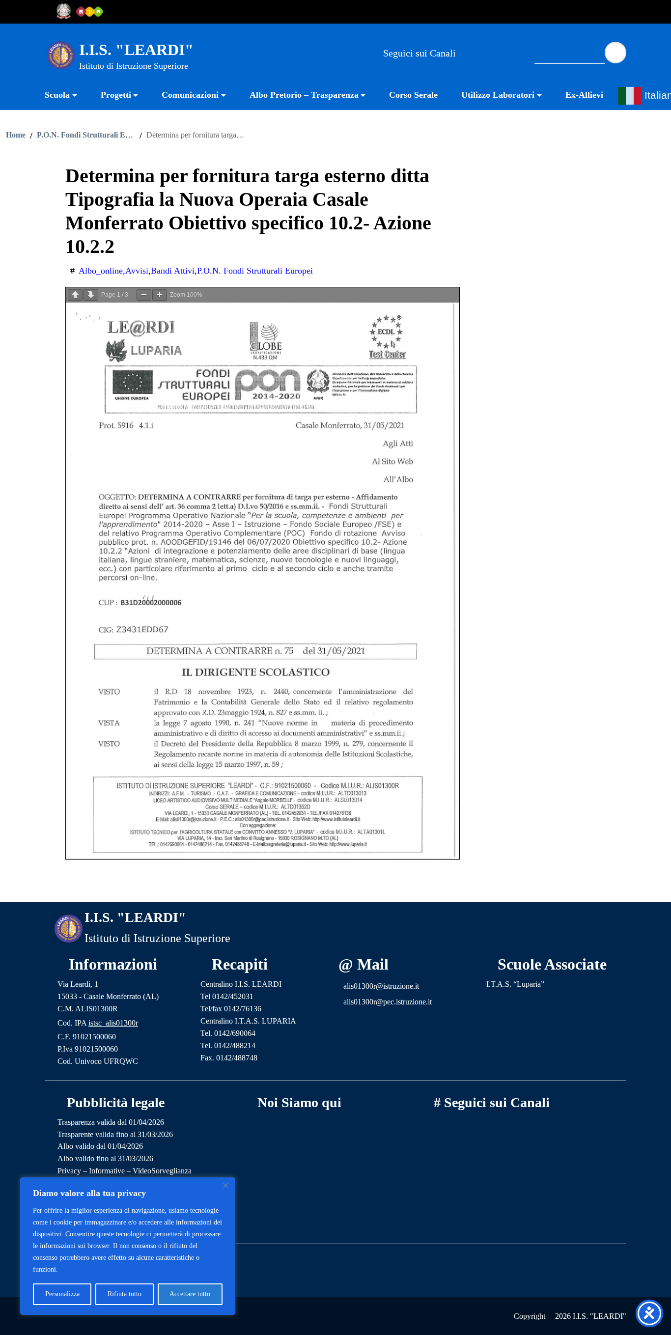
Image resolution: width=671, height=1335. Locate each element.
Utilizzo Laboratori (497, 95)
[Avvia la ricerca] (615, 52)
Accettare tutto (189, 1294)
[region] (128, 1246)
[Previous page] (75, 295)
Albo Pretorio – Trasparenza (304, 95)
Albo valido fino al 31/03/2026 (105, 1158)
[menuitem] (67, 96)
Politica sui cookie (86, 1269)
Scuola (57, 95)
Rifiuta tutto (124, 1294)
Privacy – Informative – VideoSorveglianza (124, 1171)
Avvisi (136, 270)
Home (16, 135)
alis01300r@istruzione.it (381, 986)
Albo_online (101, 270)
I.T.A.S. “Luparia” (515, 984)
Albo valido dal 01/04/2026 (100, 1146)
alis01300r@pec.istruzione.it (387, 1002)
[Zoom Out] (144, 295)
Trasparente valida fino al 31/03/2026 (115, 1134)
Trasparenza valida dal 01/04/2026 (110, 1122)
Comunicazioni (190, 95)
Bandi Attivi (173, 270)
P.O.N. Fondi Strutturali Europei (92, 135)
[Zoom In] (159, 295)
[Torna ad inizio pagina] (335, 886)
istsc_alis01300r (113, 1023)
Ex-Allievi (584, 95)
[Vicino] (225, 1185)
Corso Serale (413, 95)
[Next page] (91, 295)
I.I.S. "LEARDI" (136, 49)
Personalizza (62, 1294)
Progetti (116, 95)
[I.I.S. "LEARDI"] (61, 54)
